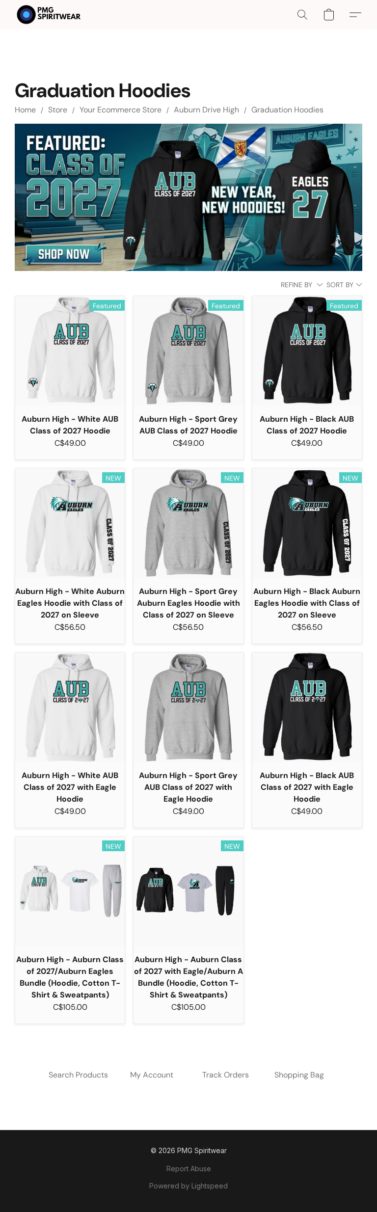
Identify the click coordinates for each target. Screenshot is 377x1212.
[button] (49, 15)
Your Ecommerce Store (121, 110)
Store (57, 110)
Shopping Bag (299, 1075)
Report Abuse (188, 1168)
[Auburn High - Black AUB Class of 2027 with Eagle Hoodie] (307, 707)
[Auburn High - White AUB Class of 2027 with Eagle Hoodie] (70, 707)
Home (25, 110)
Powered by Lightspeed (188, 1186)
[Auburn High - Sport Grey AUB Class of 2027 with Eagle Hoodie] (188, 707)
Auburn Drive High (206, 110)
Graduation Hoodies (287, 110)
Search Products (78, 1075)
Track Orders (225, 1075)
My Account (151, 1075)
